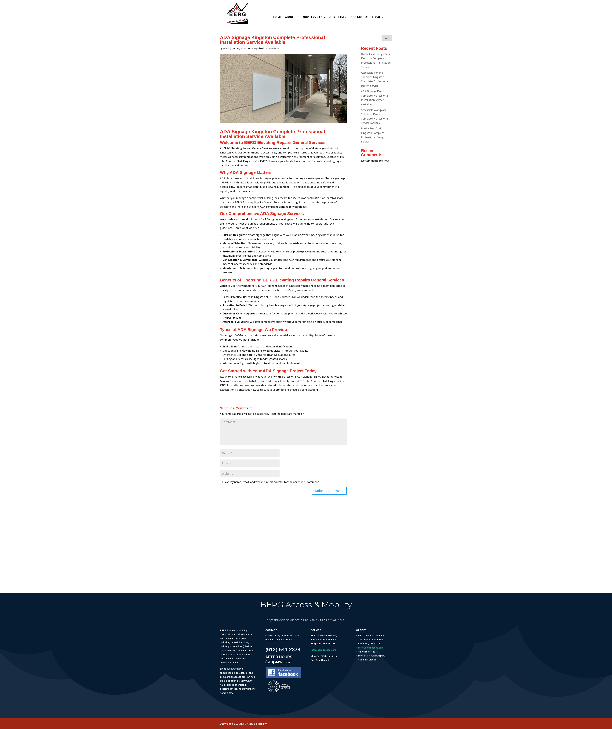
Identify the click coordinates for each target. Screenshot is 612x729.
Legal (376, 17)
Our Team (336, 17)
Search (386, 38)
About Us (292, 17)
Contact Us (359, 17)
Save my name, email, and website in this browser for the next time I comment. (271, 482)
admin (226, 48)
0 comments (272, 48)
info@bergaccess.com (323, 650)
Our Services (313, 17)
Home (277, 17)
